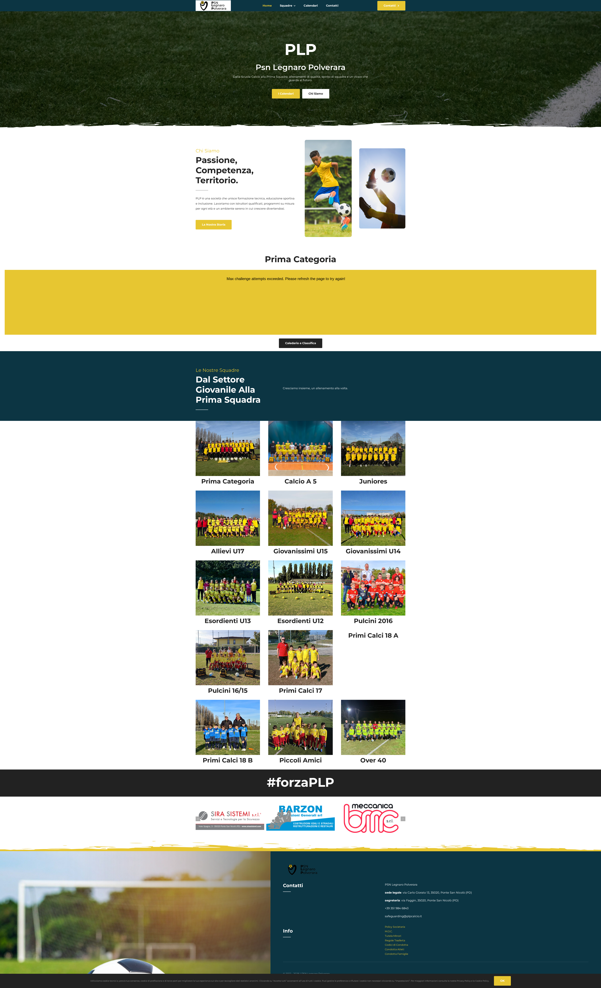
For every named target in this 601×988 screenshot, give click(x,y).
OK (502, 981)
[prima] (228, 422)
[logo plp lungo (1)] (213, 1)
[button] (198, 818)
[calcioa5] (300, 422)
